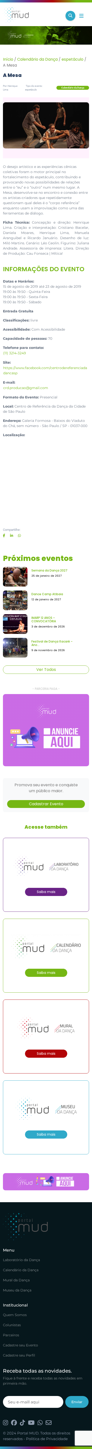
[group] (46, 730)
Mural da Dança (16, 1280)
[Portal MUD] (32, 15)
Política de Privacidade (47, 1438)
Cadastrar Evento (46, 804)
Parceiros (11, 1335)
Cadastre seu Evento (20, 1345)
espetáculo (72, 59)
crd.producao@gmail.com (25, 388)
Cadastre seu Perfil (19, 1355)
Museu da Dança (17, 1290)
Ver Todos (46, 669)
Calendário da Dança (37, 59)
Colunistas (12, 1325)
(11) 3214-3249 (14, 353)
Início (8, 59)
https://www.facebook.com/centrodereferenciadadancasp (45, 370)
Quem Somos (15, 1315)
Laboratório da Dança (21, 1260)
